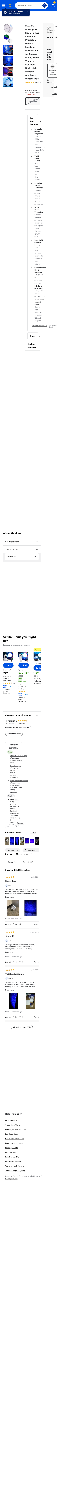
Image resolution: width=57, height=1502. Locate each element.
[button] (33, 121)
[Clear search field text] (41, 5)
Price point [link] (14, 799)
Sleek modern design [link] (18, 756)
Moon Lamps (10, 1152)
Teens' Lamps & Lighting (14, 1166)
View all (33, 832)
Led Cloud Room (11, 1134)
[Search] (44, 5)
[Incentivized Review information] (20, 919)
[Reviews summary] (40, 82)
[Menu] (4, 5)
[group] (36, 82)
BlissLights (29, 26)
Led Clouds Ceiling (12, 1120)
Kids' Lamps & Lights (13, 1161)
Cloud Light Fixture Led (14, 1139)
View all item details (39, 326)
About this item (12, 533)
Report (36, 924)
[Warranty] (34, 557)
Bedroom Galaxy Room (14, 1143)
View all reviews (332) (22, 1027)
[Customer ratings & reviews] (37, 715)
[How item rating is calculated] (31, 727)
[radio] (33, 101)
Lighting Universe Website (15, 1129)
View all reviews (14, 733)
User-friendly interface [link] (19, 781)
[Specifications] (37, 549)
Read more (9, 897)
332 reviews (20, 723)
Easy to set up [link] (15, 766)
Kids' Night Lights (12, 1157)
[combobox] (31, 5)
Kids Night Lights (11, 1148)
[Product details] (37, 542)
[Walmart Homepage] (10, 5)
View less (20, 823)
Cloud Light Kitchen (13, 1125)
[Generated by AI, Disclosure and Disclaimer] (16, 826)
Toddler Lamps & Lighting (15, 1170)
